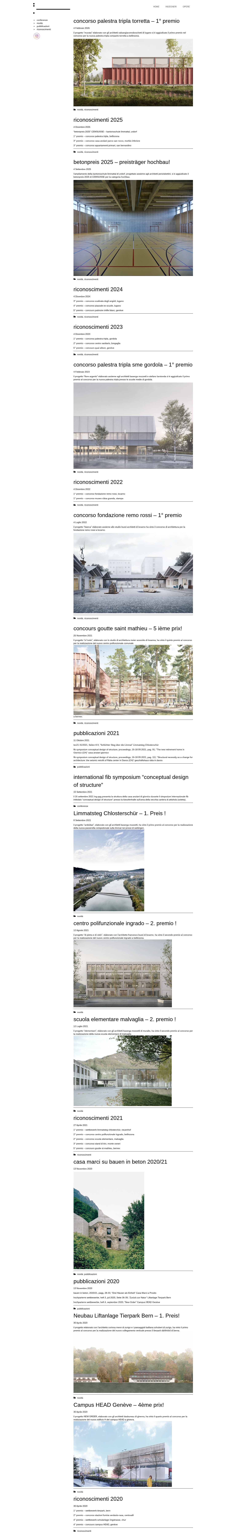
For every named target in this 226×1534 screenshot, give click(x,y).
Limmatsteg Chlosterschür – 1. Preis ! (119, 813)
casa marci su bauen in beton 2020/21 (120, 1162)
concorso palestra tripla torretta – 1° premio (126, 21)
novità (40, 23)
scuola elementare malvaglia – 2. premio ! (124, 1019)
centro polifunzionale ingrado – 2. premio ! (124, 923)
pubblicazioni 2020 (96, 1281)
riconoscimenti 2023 (98, 327)
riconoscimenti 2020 (98, 1499)
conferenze (42, 20)
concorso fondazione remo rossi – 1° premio (127, 515)
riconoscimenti (44, 29)
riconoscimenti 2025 (98, 120)
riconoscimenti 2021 (98, 1118)
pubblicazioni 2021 (96, 733)
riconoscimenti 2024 (98, 289)
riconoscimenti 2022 (98, 482)
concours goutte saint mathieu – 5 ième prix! (127, 628)
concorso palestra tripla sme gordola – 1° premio (132, 364)
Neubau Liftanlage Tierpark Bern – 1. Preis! (126, 1315)
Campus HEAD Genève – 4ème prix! (118, 1405)
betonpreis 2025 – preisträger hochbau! (121, 162)
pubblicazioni (43, 26)
